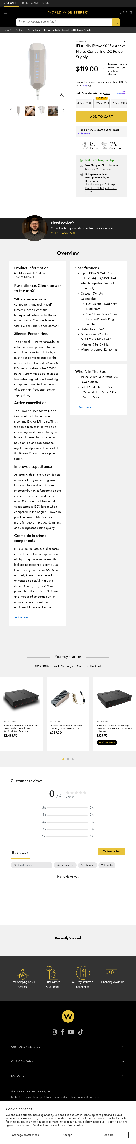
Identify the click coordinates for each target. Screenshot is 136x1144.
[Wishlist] (125, 12)
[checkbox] (106, 865)
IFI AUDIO (81, 42)
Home (7, 30)
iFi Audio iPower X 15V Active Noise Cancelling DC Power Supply (58, 30)
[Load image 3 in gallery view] (42, 111)
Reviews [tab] (20, 853)
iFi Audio (17, 30)
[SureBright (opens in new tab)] (122, 93)
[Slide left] (10, 110)
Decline (109, 1135)
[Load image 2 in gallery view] (30, 111)
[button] (5, 12)
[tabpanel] (68, 889)
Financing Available (112, 982)
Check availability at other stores (101, 190)
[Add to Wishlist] (124, 40)
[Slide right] (63, 110)
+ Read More (22, 617)
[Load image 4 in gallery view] (53, 111)
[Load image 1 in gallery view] (18, 111)
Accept (67, 1135)
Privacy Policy (74, 1125)
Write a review (111, 851)
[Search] (116, 22)
